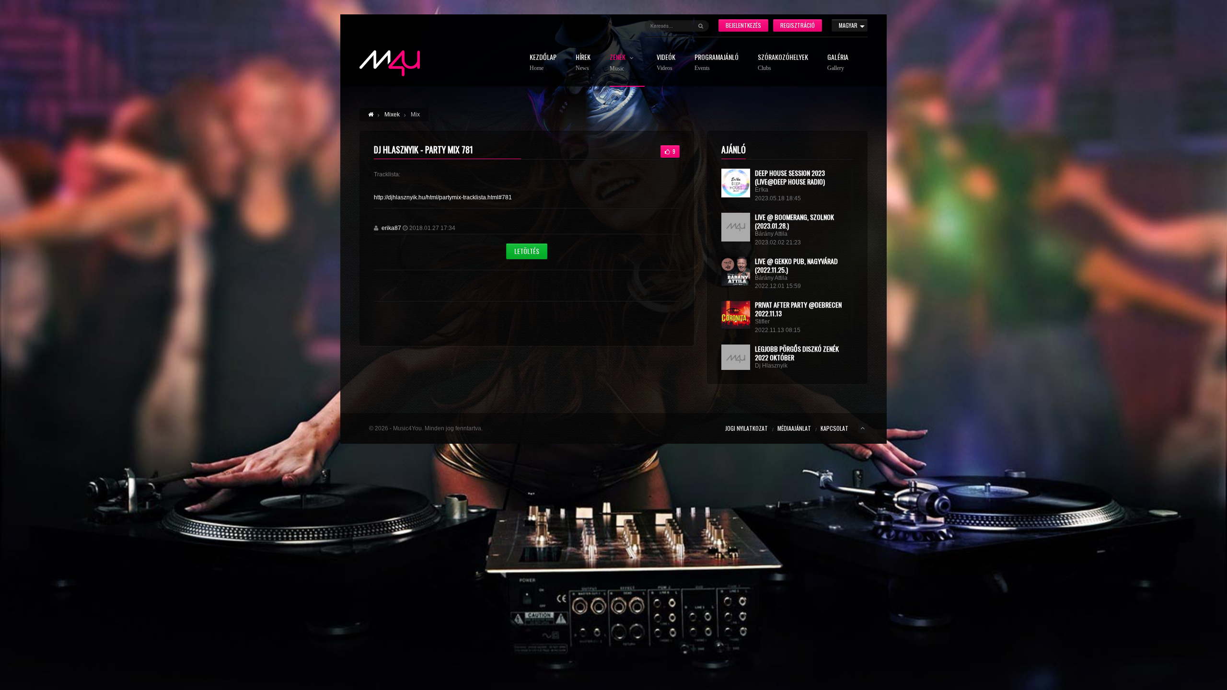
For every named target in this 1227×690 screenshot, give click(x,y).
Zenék (618, 63)
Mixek (392, 114)
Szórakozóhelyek (783, 62)
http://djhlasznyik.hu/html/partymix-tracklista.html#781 (443, 197)
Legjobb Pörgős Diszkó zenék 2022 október (797, 353)
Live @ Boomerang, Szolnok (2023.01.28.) (794, 221)
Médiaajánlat (794, 428)
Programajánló (717, 62)
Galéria (837, 62)
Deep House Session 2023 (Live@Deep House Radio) (790, 177)
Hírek (583, 62)
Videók (666, 62)
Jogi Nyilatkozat (746, 428)
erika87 (391, 228)
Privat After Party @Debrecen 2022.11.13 (798, 308)
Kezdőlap (543, 62)
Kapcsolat (834, 428)
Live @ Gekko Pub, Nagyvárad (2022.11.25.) (796, 265)
